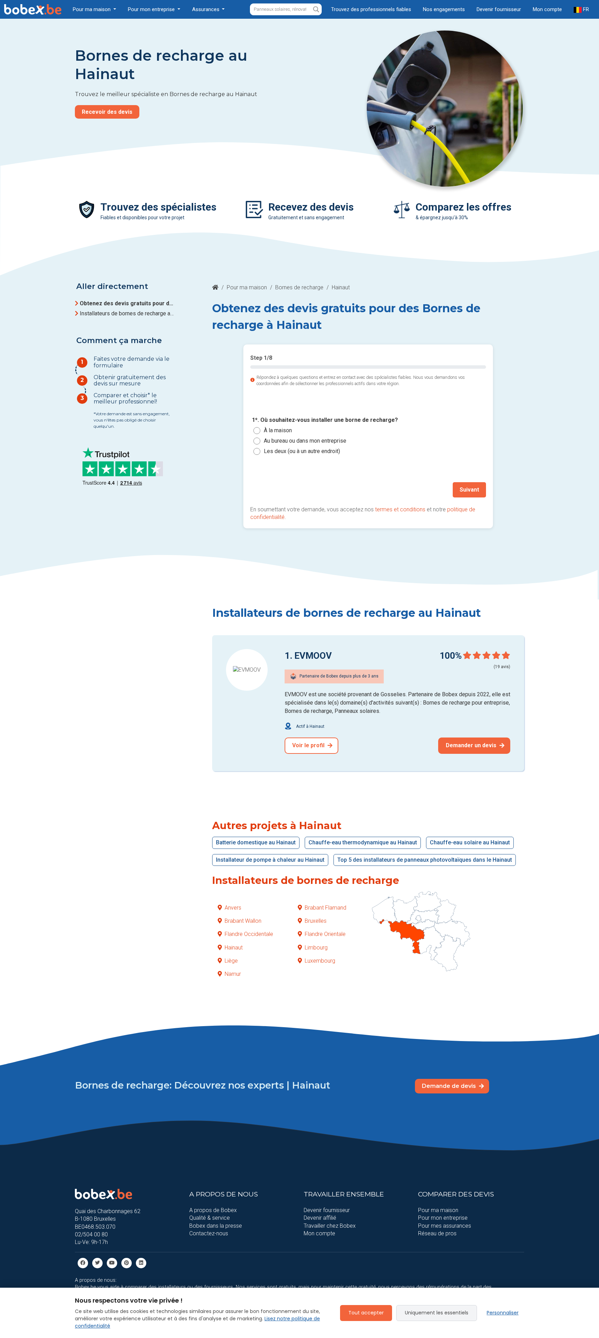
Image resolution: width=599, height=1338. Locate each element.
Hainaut (234, 947)
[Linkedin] (141, 1262)
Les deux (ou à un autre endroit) (302, 451)
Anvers (233, 907)
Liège (231, 960)
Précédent (271, 489)
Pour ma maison (247, 287)
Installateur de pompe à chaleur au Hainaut (270, 860)
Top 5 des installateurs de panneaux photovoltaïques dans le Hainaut (424, 860)
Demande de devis (449, 1086)
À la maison (278, 430)
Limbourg (316, 947)
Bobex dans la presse (215, 1225)
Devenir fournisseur (499, 9)
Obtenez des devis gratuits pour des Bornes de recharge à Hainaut (127, 303)
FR (585, 9)
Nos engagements (444, 9)
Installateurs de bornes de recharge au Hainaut (127, 313)
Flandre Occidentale (249, 934)
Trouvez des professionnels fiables (371, 9)
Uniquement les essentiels (436, 1312)
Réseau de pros (437, 1233)
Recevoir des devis (107, 112)
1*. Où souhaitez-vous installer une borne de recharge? (325, 420)
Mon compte (547, 9)
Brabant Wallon (243, 921)
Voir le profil (309, 745)
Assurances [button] (206, 9)
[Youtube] (112, 1262)
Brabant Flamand (325, 907)
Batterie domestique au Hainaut (256, 842)
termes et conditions (400, 509)
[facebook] (83, 1262)
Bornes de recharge (299, 287)
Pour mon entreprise (443, 1218)
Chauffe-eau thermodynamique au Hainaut (363, 842)
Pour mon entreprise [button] (152, 9)
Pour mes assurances (444, 1225)
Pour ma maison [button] (92, 9)
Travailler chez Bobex (330, 1225)
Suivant (469, 489)
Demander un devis (472, 745)
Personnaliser (503, 1312)
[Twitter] (97, 1262)
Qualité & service (209, 1218)
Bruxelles (316, 921)
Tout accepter (366, 1312)
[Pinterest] (126, 1262)
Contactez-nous (208, 1233)
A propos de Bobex (213, 1210)
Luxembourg (320, 960)
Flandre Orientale (325, 934)
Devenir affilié (320, 1218)
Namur (233, 974)
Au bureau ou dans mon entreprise (305, 440)
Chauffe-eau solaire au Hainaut (470, 842)
